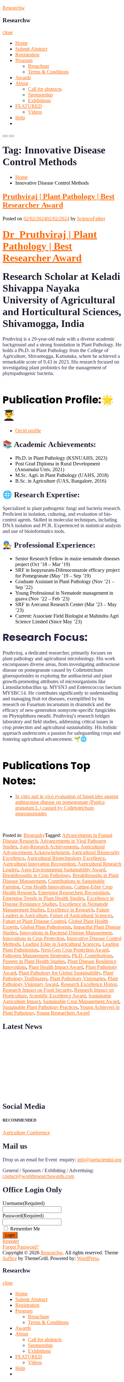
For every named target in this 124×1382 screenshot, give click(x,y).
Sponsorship (40, 94)
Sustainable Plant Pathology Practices (40, 1007)
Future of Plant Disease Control (34, 921)
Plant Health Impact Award (56, 967)
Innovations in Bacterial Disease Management (66, 932)
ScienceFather (91, 218)
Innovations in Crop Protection (33, 938)
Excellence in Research (70, 909)
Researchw (14, 8)
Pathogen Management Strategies (36, 955)
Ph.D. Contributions (92, 955)
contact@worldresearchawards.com (38, 1176)
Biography (34, 835)
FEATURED (28, 106)
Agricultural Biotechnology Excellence (66, 858)
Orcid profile (28, 430)
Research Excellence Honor (88, 984)
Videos (35, 112)
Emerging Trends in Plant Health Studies (43, 898)
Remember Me (25, 1228)
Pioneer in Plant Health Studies (34, 961)
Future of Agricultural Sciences (81, 915)
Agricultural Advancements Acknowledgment (54, 849)
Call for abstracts (45, 89)
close (8, 32)
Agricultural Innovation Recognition (39, 864)
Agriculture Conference (26, 1132)
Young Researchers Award (63, 1013)
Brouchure (38, 66)
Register (11, 1241)
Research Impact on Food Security (37, 990)
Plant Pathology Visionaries (77, 978)
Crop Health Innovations (47, 886)
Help (20, 117)
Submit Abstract (31, 49)
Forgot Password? (21, 1247)
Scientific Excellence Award (57, 995)
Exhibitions (39, 100)
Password (23, 1215)
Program (23, 60)
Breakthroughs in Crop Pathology (36, 875)
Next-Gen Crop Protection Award (74, 950)
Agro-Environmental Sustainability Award (63, 869)
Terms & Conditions (48, 71)
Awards (23, 77)
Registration (27, 54)
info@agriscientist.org (99, 1159)
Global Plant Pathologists (45, 927)
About (21, 83)
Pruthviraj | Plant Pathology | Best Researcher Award (58, 200)
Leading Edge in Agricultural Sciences (61, 944)
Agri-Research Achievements (48, 846)
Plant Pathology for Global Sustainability (59, 972)
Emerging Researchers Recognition (73, 892)
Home (21, 43)
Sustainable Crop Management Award (81, 1001)
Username (24, 1203)
